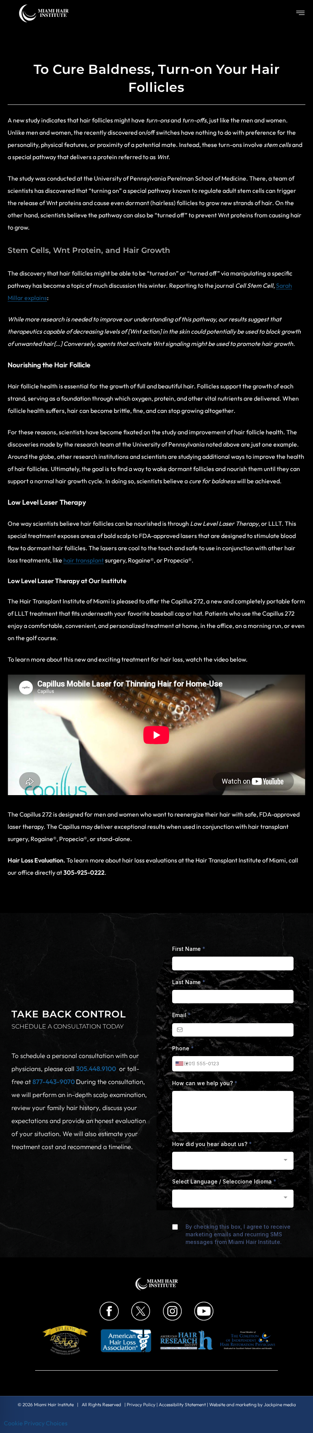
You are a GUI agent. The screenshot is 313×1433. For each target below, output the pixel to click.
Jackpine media (280, 1404)
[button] (300, 13)
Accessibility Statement (182, 1404)
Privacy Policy (141, 1404)
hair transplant (83, 560)
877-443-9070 (54, 1082)
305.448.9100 (96, 1069)
